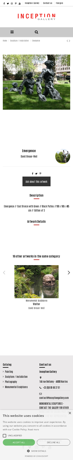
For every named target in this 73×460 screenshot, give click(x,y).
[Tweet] (36, 173)
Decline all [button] (53, 442)
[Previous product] (68, 40)
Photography (11, 381)
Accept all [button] (19, 442)
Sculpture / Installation (16, 376)
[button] (36, 451)
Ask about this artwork (37, 181)
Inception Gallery (32, 3)
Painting (9, 371)
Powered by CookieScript (36, 456)
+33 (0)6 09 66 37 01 (51, 387)
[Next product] (69, 40)
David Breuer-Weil (36, 307)
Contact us (48, 3)
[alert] (36, 435)
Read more (33, 429)
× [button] (69, 413)
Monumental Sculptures (16, 386)
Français (59, 3)
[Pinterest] (40, 173)
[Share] (32, 173)
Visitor (36, 303)
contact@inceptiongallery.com (54, 397)
